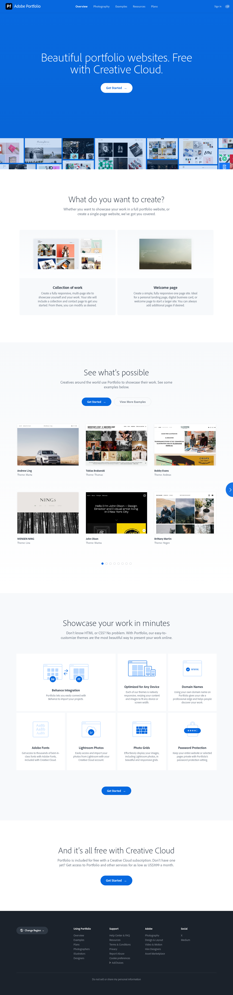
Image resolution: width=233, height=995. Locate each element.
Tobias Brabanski (95, 470)
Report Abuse (116, 953)
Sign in (218, 6)
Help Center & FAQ (119, 935)
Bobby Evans (161, 470)
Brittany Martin (162, 538)
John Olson (92, 538)
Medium (185, 940)
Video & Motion (153, 944)
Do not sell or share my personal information (116, 979)
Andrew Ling (24, 470)
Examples (121, 6)
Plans (154, 6)
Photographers (82, 949)
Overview (82, 6)
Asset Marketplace (155, 953)
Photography (101, 6)
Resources (139, 6)
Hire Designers (153, 949)
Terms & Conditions (120, 944)
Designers (79, 958)
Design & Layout (154, 940)
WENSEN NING (25, 538)
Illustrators (79, 953)
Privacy (113, 949)
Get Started (114, 88)
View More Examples (133, 402)
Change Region (34, 930)
